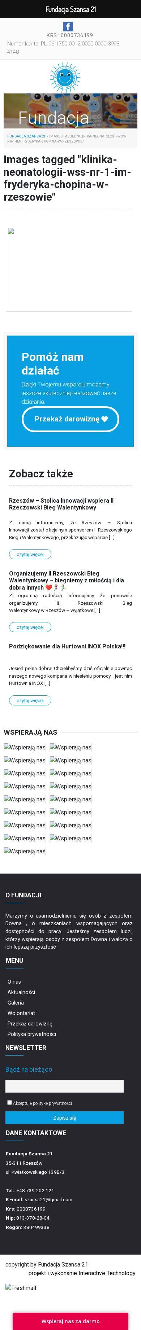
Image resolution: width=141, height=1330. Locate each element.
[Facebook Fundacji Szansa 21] (68, 26)
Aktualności (21, 992)
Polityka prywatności (32, 1034)
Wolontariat (21, 1013)
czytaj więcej (30, 554)
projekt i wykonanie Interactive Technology (82, 1273)
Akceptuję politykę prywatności (42, 1103)
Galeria (16, 1003)
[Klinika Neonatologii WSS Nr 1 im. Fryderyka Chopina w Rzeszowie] (69, 269)
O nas (14, 982)
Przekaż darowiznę (67, 419)
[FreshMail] (20, 1287)
